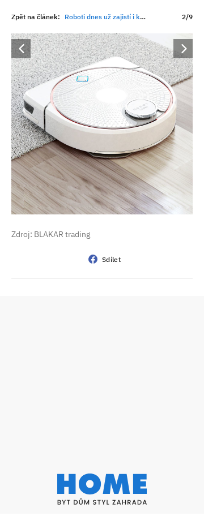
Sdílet (111, 259)
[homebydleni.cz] (102, 489)
